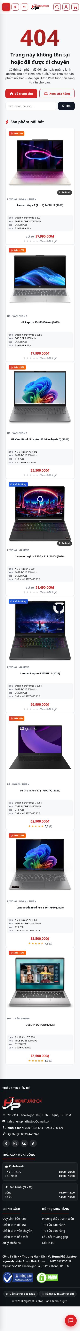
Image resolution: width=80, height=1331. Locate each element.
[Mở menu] (6, 7)
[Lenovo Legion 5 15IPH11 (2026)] (40, 630)
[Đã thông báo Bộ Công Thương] (17, 1277)
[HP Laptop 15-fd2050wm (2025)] (40, 279)
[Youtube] (24, 1143)
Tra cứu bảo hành (53, 1225)
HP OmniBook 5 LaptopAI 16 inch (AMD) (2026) (40, 439)
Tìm (68, 106)
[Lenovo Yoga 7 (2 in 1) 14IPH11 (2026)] (40, 162)
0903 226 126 (55, 1128)
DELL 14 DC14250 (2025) (40, 1025)
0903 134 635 (34, 1128)
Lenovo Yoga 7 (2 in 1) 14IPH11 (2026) (40, 205)
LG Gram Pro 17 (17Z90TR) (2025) (40, 790)
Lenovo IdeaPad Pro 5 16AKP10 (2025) (40, 907)
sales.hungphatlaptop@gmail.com (29, 1121)
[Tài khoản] (66, 7)
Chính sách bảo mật (15, 1237)
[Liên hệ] (71, 1320)
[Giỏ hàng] (75, 7)
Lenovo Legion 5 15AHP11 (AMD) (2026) (40, 556)
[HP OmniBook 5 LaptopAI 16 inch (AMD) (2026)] (40, 396)
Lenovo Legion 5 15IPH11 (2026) (40, 673)
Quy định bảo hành (14, 1219)
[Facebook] (6, 1143)
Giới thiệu (48, 1243)
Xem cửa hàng (59, 94)
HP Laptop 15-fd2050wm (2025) (40, 322)
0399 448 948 (30, 1134)
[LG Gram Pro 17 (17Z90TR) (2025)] (40, 747)
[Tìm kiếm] (57, 7)
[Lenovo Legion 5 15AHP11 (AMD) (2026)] (40, 513)
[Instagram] (15, 1143)
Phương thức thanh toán (58, 1219)
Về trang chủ (24, 94)
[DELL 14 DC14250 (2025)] (40, 981)
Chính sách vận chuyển (17, 1231)
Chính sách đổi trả (14, 1225)
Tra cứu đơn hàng (53, 1231)
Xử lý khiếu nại (11, 1243)
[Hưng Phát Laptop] (40, 7)
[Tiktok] (33, 1143)
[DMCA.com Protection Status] (47, 1277)
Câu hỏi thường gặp (55, 1237)
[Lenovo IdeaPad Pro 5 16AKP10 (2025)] (40, 864)
